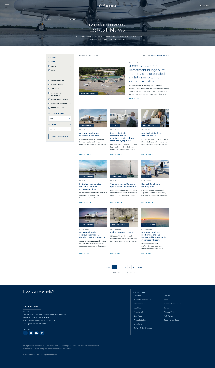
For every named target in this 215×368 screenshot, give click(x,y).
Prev (108, 267)
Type (50, 76)
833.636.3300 (50, 321)
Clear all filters (60, 136)
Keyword (52, 124)
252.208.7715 (41, 324)
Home (48, 20)
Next (140, 267)
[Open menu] (7, 6)
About (60, 20)
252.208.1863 (44, 317)
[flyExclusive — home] (107, 5)
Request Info (32, 306)
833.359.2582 (60, 314)
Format (51, 62)
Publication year (56, 113)
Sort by (146, 55)
